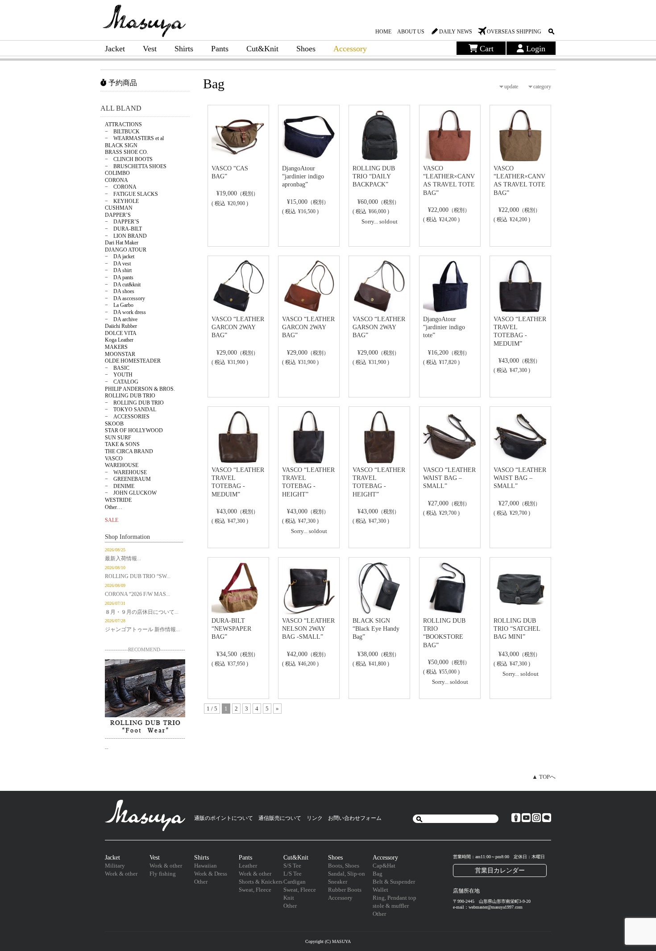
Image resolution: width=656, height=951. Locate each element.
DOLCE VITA (121, 333)
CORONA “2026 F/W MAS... (137, 594)
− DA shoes (119, 291)
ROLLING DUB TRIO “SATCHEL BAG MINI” (517, 628)
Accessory (350, 48)
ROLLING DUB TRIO (130, 396)
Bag (377, 873)
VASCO (114, 458)
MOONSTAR (120, 354)
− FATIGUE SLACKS (131, 194)
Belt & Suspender (394, 881)
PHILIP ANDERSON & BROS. (140, 389)
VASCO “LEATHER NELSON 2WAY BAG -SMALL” (308, 628)
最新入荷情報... (123, 558)
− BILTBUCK (122, 131)
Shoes (306, 48)
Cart (485, 48)
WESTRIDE (118, 500)
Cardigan (294, 881)
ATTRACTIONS (123, 124)
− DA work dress (125, 312)
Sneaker (337, 881)
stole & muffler (391, 905)
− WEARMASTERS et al (134, 138)
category (542, 86)
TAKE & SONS (122, 444)
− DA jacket (119, 256)
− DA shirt (118, 270)
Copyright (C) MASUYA (328, 941)
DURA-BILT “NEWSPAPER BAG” (231, 628)
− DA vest (118, 263)
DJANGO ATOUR (125, 250)
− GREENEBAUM (128, 479)
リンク (315, 818)
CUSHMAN (119, 208)
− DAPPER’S (122, 222)
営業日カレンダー (500, 870)
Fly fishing (162, 873)
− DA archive (121, 319)
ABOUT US (410, 32)
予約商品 (122, 83)
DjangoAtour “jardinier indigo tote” (444, 327)
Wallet (380, 889)
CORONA (116, 180)
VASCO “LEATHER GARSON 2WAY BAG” (379, 327)
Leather (248, 865)
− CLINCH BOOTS (129, 159)
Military (115, 865)
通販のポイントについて (223, 818)
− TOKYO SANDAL (130, 409)
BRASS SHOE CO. (126, 152)
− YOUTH (119, 375)
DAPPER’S (118, 215)
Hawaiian (205, 865)
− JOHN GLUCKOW (131, 493)
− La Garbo (119, 305)
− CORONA (121, 187)
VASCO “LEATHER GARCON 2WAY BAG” (238, 327)
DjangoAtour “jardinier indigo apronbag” (303, 176)
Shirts (183, 48)
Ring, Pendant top (394, 897)
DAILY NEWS (455, 32)
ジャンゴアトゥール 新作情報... (142, 629)
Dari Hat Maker (121, 243)
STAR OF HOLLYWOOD (134, 430)
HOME (383, 32)
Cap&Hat (384, 865)
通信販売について (279, 818)
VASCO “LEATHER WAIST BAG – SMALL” (449, 478)
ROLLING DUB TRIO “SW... (137, 576)
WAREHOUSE (121, 465)
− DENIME (119, 486)
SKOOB (114, 424)
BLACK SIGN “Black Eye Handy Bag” (376, 628)
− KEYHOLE (122, 201)
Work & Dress (210, 873)
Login (534, 48)
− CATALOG (121, 382)
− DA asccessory (125, 298)
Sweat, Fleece (255, 889)
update (511, 86)
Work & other (121, 873)
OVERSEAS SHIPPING (514, 32)
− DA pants (119, 277)
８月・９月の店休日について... (142, 612)
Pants (219, 48)
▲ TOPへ (544, 776)
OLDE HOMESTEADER (133, 361)
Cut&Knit (262, 48)
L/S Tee (292, 873)
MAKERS (116, 347)
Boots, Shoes (343, 865)
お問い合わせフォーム (355, 818)
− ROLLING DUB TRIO (134, 403)
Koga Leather (119, 340)
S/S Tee (292, 865)
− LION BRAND (126, 236)
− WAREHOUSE (126, 472)
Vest (150, 48)
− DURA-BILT (123, 229)
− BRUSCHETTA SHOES (135, 166)
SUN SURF (118, 437)
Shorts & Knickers (260, 881)
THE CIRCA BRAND (129, 451)
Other (201, 881)
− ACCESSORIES (127, 416)
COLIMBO (117, 173)
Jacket (115, 48)
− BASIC (117, 368)
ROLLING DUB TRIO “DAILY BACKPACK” (374, 176)
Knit (288, 897)
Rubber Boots (344, 889)
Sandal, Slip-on (346, 873)
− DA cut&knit (123, 284)
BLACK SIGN (121, 145)
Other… (113, 507)
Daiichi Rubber (121, 326)
